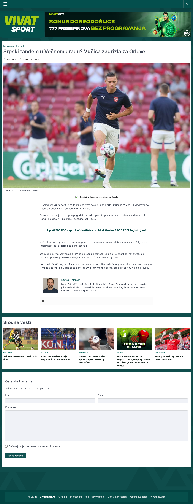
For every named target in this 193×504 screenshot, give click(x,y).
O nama (62, 496)
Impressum (76, 496)
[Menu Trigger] (5, 3)
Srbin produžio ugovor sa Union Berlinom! (169, 358)
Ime (7, 395)
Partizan (7, 353)
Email (101, 395)
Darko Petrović (12, 59)
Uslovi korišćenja (117, 496)
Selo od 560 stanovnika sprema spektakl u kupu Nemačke (92, 359)
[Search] (187, 4)
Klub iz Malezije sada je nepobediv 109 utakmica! (55, 358)
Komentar (10, 407)
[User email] (43, 300)
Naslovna (8, 46)
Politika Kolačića (138, 496)
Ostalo (44, 353)
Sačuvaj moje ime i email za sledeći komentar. (35, 446)
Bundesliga (84, 353)
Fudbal (20, 46)
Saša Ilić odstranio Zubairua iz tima (20, 358)
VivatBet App (157, 496)
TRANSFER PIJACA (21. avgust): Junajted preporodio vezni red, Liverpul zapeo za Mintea (133, 361)
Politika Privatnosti (95, 496)
